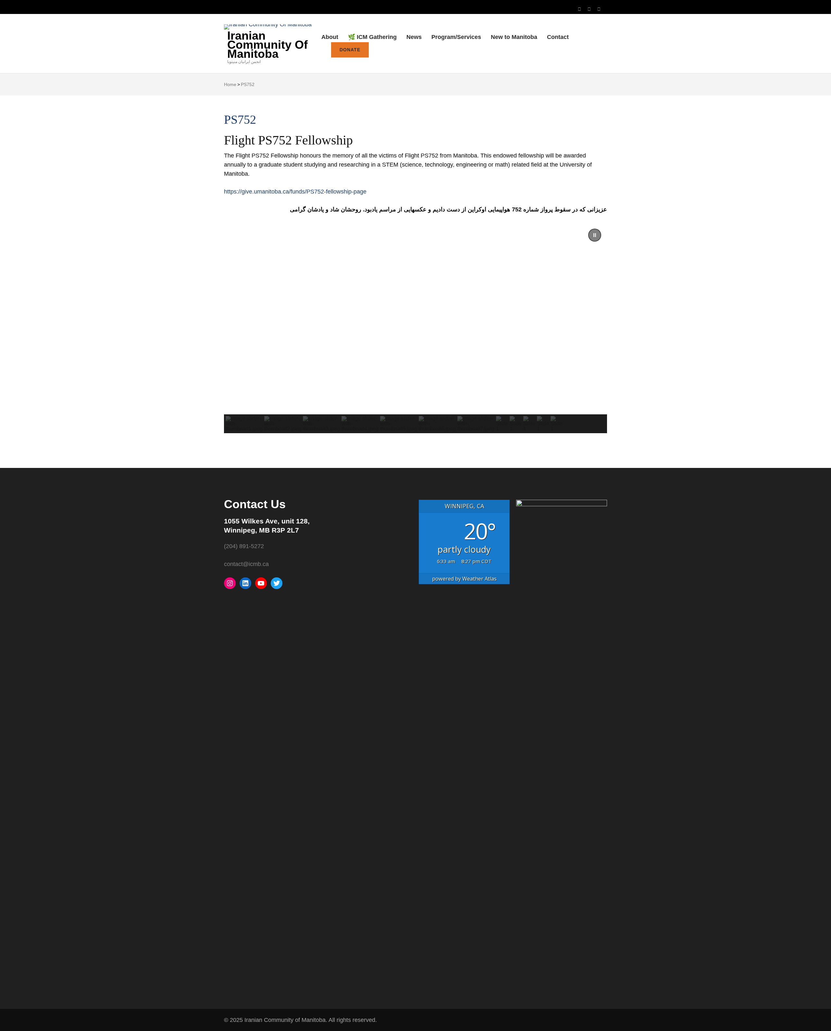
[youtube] (589, 9)
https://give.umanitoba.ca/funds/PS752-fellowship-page (295, 191)
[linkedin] (599, 9)
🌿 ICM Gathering (372, 37)
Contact (558, 37)
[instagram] (579, 9)
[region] (415, 328)
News (414, 37)
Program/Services (456, 37)
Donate (350, 49)
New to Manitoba (514, 37)
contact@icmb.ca (246, 564)
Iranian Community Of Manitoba (267, 44)
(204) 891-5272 (244, 546)
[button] (594, 235)
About (329, 37)
